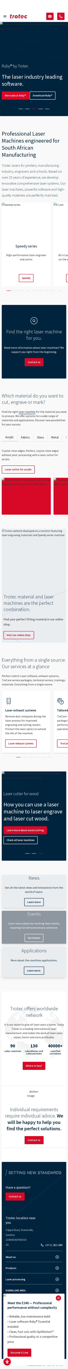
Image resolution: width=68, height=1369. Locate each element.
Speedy (26, 278)
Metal (55, 437)
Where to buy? (34, 1065)
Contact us (34, 362)
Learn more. (34, 970)
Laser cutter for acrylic (18, 469)
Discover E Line (19, 1352)
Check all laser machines (21, 840)
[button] (7, 1361)
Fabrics (25, 437)
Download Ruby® (42, 95)
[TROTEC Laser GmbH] (18, 16)
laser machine (27, 411)
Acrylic (9, 437)
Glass (40, 437)
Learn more (34, 902)
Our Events (34, 938)
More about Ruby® (15, 95)
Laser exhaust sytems (20, 743)
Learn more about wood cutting (25, 830)
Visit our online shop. (19, 635)
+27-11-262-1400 (53, 1245)
